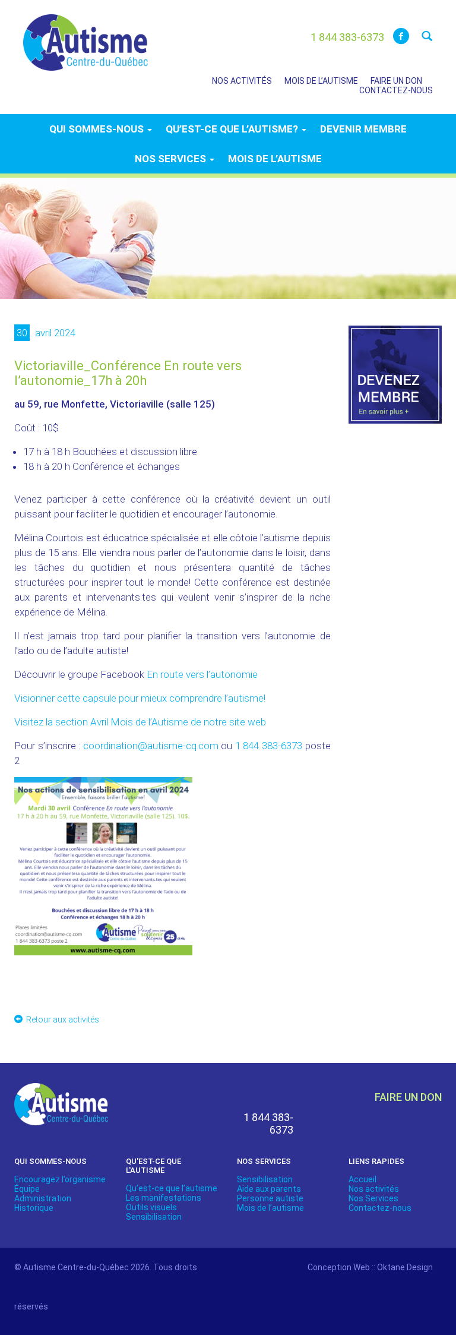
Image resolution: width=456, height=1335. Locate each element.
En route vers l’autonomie (202, 674)
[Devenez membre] (395, 381)
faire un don (408, 1097)
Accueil (362, 1179)
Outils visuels (151, 1207)
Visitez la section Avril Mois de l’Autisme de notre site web (140, 722)
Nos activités (242, 81)
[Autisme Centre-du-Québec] (85, 34)
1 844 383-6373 (268, 746)
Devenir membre (363, 129)
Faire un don (396, 81)
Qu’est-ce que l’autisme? (233, 129)
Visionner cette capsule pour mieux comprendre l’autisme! (139, 698)
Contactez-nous (396, 90)
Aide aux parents (269, 1189)
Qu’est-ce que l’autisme (171, 1188)
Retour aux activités (62, 1019)
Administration (42, 1198)
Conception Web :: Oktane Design (370, 1267)
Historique (33, 1208)
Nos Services (373, 1198)
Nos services (171, 159)
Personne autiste (270, 1198)
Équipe (27, 1189)
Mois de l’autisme (321, 81)
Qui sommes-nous (97, 129)
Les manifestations (163, 1198)
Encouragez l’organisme (60, 1179)
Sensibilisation (154, 1217)
